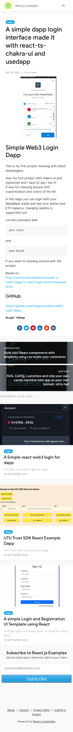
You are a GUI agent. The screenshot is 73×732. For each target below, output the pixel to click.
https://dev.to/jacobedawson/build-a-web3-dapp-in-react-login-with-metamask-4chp (36, 282)
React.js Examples (26, 5)
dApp (21, 317)
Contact (24, 710)
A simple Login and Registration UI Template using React (34, 621)
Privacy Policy (41, 710)
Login (10, 22)
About (11, 710)
